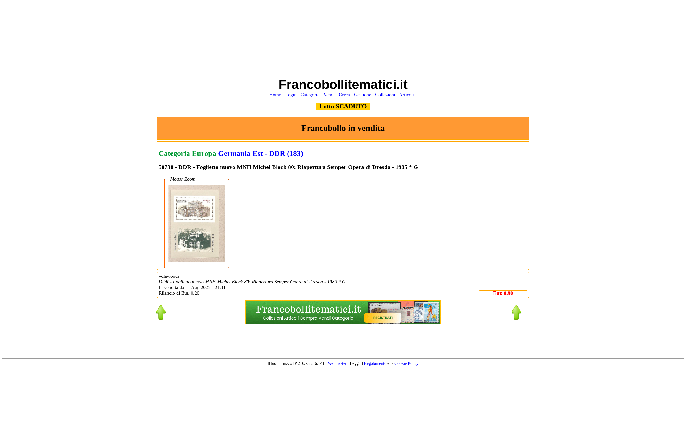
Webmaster (337, 363)
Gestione (364, 94)
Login (292, 94)
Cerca (346, 94)
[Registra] (343, 323)
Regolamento (375, 363)
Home (276, 94)
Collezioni (386, 94)
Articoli (408, 94)
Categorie (311, 94)
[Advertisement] (343, 39)
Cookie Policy (406, 363)
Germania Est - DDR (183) (260, 153)
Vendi (330, 94)
